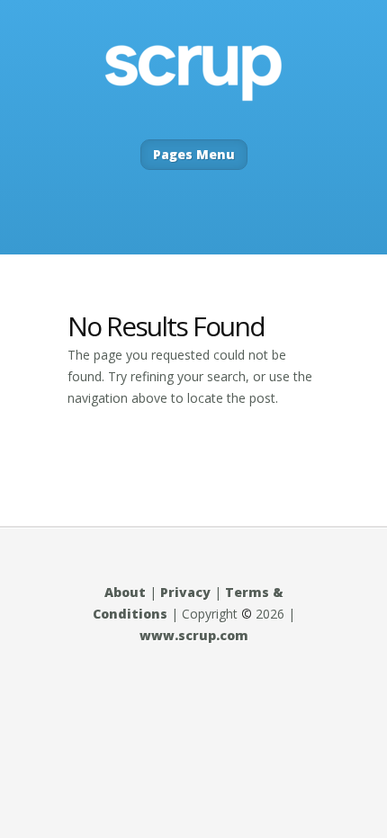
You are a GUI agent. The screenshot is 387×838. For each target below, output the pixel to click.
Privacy (185, 592)
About (125, 592)
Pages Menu (194, 154)
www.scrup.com (194, 635)
